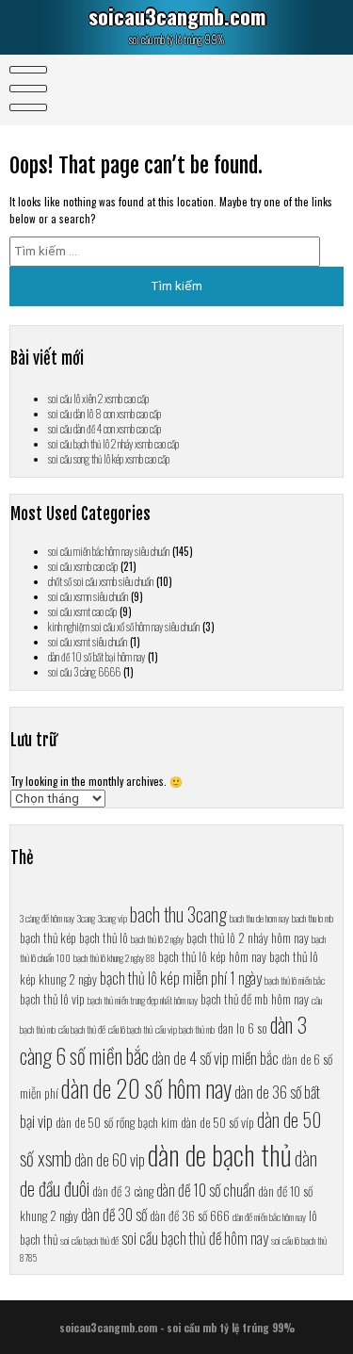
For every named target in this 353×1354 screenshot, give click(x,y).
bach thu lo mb (312, 917)
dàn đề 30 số (114, 1214)
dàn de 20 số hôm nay (146, 1087)
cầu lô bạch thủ (130, 1028)
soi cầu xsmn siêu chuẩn (88, 596)
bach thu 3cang (178, 914)
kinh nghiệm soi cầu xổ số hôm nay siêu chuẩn (124, 626)
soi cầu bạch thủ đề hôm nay (194, 1237)
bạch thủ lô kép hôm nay (212, 956)
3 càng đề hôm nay (47, 917)
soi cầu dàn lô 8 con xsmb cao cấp (104, 413)
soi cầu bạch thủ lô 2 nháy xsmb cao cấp (113, 443)
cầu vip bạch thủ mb (185, 1028)
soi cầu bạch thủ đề (89, 1240)
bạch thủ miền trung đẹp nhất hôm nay (143, 999)
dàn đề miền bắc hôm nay (269, 1216)
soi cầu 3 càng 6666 (84, 671)
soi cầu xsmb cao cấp (83, 566)
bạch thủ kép (48, 937)
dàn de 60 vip (109, 1159)
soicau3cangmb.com (176, 16)
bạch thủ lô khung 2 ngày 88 (114, 957)
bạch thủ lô (103, 937)
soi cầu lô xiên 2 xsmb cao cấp (98, 398)
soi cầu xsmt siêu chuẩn (87, 641)
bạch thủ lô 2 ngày (157, 938)
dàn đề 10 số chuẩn (205, 1189)
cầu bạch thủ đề (81, 1028)
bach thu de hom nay (259, 917)
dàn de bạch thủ (220, 1154)
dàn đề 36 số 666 (190, 1215)
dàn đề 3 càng (122, 1191)
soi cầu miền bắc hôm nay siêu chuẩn (108, 551)
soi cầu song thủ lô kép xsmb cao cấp (108, 458)
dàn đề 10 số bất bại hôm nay (96, 656)
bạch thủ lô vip (52, 998)
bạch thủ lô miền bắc (295, 979)
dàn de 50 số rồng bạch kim (117, 1122)
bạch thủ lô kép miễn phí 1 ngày (181, 977)
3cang (86, 917)
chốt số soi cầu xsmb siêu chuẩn (100, 581)
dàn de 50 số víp (217, 1122)
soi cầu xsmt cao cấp (82, 611)
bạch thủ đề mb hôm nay (255, 998)
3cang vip (112, 917)
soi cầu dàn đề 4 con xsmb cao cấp (104, 428)
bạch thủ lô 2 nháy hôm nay (247, 937)
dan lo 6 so (242, 1028)
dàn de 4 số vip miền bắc (215, 1057)
